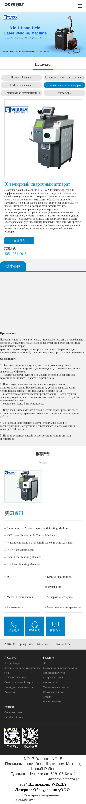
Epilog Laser (25, 644)
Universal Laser (62, 644)
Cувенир (47, 696)
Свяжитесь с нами (13, 712)
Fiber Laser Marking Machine (24, 557)
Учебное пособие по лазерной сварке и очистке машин (40, 542)
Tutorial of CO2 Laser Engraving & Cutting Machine (37, 528)
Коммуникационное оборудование (60, 668)
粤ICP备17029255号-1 (26, 800)
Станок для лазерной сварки (64, 85)
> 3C (7, 576)
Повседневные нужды (54, 692)
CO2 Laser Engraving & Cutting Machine (31, 535)
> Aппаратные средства (59, 597)
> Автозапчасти (13, 607)
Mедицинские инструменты (56, 687)
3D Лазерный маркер (21, 85)
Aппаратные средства (53, 677)
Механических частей (54, 672)
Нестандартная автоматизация (21, 92)
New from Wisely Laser (20, 549)
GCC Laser (43, 644)
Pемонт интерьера (52, 701)
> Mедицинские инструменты (63, 607)
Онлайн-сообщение (14, 717)
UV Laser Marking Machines (23, 564)
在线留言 (19, 240)
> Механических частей (18, 597)
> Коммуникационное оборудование (58, 581)
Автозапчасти (50, 682)
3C (44, 663)
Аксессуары (64, 92)
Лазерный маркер (21, 77)
